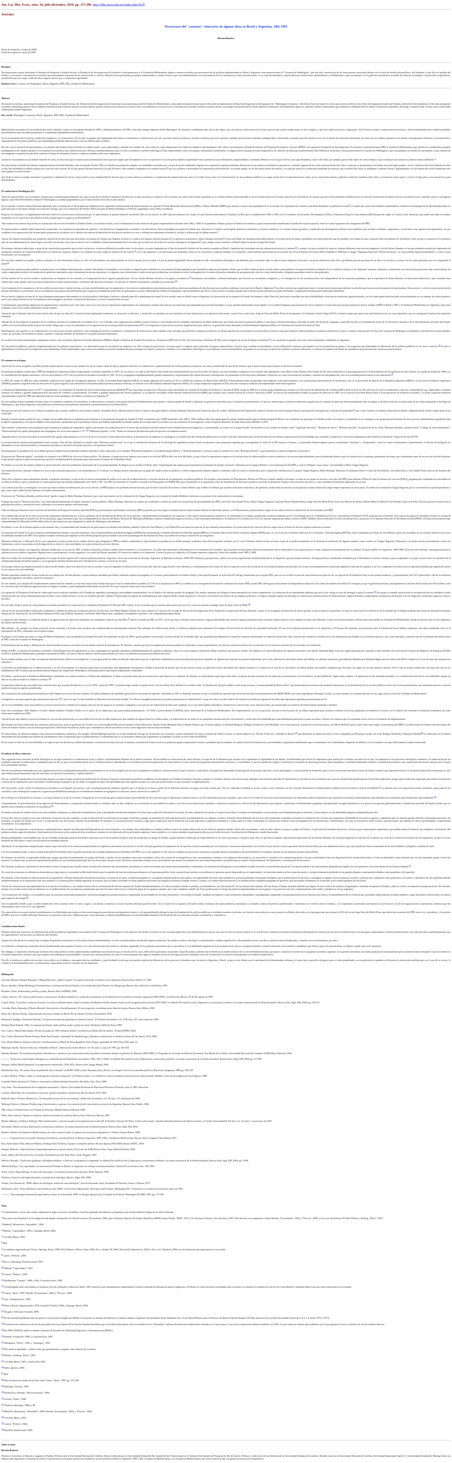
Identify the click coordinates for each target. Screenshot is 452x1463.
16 (142, 324)
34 (52, 806)
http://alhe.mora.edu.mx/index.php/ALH (119, 4)
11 (135, 251)
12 (8, 263)
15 (274, 287)
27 (129, 619)
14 (176, 281)
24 (375, 592)
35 (410, 866)
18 (439, 345)
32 (158, 790)
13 (189, 277)
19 (392, 374)
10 (296, 247)
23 (88, 430)
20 (127, 389)
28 (50, 679)
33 (435, 797)
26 (249, 604)
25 (116, 595)
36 (27, 897)
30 (422, 733)
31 (380, 787)
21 (107, 395)
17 (269, 339)
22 (354, 410)
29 (296, 733)
